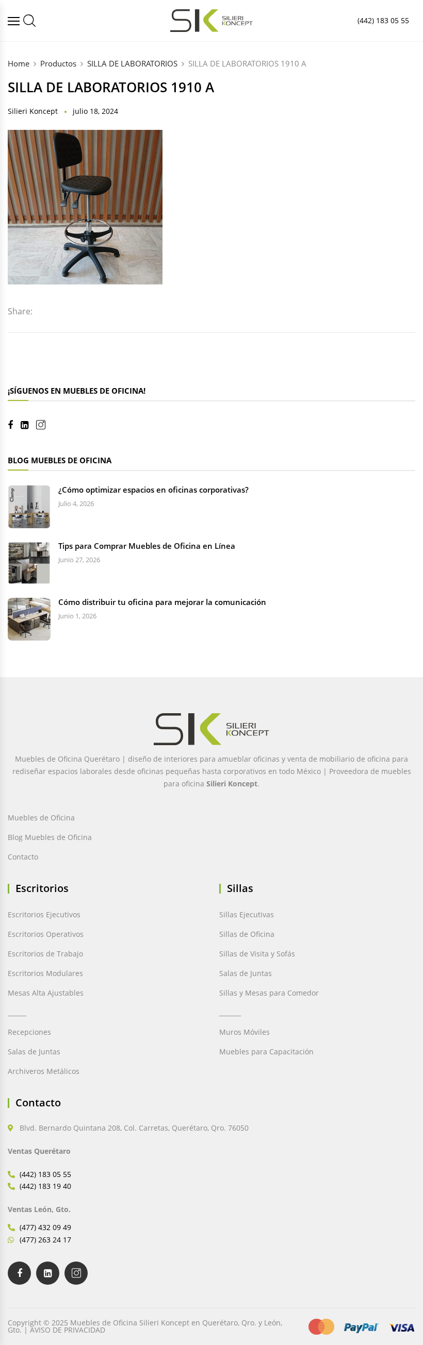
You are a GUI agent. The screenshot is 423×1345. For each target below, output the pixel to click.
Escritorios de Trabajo (45, 954)
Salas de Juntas (34, 1051)
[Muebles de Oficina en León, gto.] (29, 20)
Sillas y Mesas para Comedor (269, 993)
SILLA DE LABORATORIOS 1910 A (111, 87)
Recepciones (29, 1032)
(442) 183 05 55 (383, 20)
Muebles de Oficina (41, 817)
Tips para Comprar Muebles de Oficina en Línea (146, 546)
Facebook (14, 425)
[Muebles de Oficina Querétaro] (15, 20)
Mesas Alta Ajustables (46, 993)
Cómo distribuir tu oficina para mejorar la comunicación (162, 602)
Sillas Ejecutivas (246, 914)
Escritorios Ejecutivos (44, 914)
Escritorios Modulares (45, 973)
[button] (29, 1315)
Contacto (23, 857)
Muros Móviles (244, 1032)
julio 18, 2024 (95, 111)
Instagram (44, 425)
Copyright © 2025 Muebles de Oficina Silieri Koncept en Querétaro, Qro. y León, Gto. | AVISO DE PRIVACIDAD (145, 1326)
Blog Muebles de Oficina (50, 837)
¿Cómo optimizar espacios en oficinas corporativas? (153, 489)
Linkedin (28, 425)
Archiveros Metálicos (43, 1071)
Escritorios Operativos (46, 934)
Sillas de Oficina (246, 934)
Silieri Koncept (33, 111)
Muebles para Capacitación (266, 1051)
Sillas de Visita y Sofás (257, 954)
